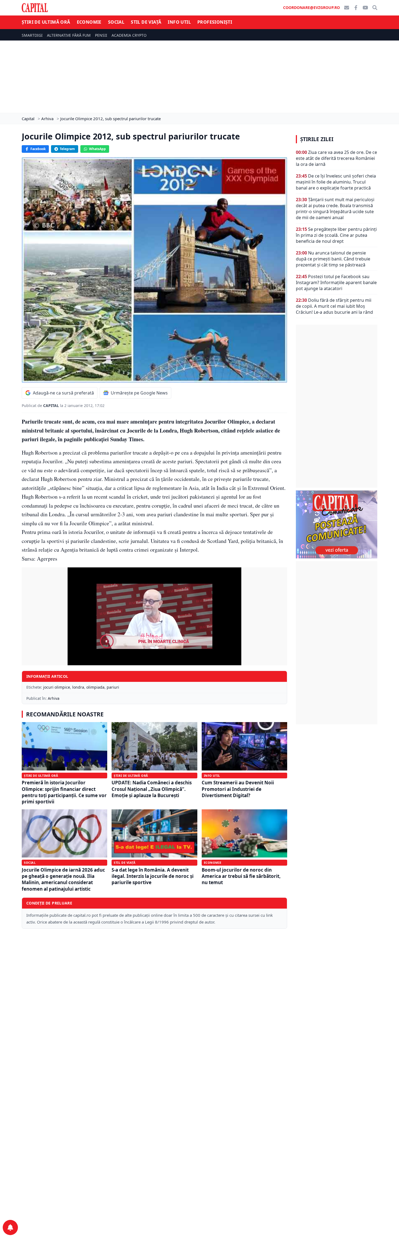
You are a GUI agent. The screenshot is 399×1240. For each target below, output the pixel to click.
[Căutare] (374, 7)
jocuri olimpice (56, 687)
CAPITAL (51, 405)
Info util (179, 22)
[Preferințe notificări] (10, 1227)
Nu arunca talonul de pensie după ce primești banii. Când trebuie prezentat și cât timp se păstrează (333, 259)
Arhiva (53, 698)
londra (78, 687)
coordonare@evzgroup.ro (311, 7)
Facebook (38, 149)
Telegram (67, 149)
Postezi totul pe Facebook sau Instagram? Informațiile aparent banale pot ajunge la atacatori (336, 282)
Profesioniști (214, 22)
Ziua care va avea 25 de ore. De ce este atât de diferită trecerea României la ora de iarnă (336, 158)
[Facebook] (355, 7)
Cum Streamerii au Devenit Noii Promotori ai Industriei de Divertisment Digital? (238, 788)
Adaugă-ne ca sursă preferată (63, 393)
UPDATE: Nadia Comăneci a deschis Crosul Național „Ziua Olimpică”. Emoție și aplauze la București (152, 788)
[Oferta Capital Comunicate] (336, 524)
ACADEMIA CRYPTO (129, 35)
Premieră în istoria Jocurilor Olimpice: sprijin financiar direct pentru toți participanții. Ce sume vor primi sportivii (64, 792)
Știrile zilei (316, 139)
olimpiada (95, 687)
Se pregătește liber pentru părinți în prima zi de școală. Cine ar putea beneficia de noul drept (336, 235)
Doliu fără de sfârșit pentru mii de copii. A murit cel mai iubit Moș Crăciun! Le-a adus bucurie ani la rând (334, 306)
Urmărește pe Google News (139, 393)
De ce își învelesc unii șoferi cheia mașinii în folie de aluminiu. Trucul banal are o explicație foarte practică (336, 182)
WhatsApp (97, 149)
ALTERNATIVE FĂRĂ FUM (69, 35)
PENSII (101, 35)
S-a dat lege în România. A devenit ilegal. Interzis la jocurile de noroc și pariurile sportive (153, 876)
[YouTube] (365, 7)
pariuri (113, 687)
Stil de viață (146, 22)
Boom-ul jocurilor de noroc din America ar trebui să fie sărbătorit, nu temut (241, 876)
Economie (89, 22)
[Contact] (346, 7)
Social (116, 22)
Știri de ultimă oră (46, 22)
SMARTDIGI (32, 35)
